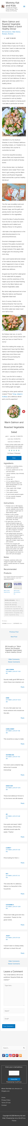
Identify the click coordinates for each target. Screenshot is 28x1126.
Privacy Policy (5, 1100)
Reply (22, 687)
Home (3, 1097)
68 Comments (6, 32)
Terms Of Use (6, 1102)
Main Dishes (16, 32)
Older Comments (14, 659)
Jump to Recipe (10, 38)
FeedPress (18, 1082)
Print (14, 458)
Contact (4, 1105)
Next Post (14, 636)
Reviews (10, 34)
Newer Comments (14, 662)
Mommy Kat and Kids (12, 4)
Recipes (4, 34)
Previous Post (14, 632)
